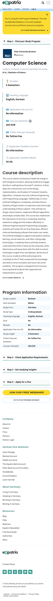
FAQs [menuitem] (5, 520)
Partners (25, 9)
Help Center (7, 9)
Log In (33, 9)
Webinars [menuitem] (7, 524)
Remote (6, 325)
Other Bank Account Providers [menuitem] (16, 468)
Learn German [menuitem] (9, 479)
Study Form (8, 307)
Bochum (32, 298)
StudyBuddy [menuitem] (8, 471)
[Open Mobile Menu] (48, 2)
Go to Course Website (12, 278)
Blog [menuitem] (4, 516)
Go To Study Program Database (26, 400)
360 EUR (31, 346)
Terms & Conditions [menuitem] (18, 594)
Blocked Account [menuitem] (10, 456)
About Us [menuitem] (6, 424)
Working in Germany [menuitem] (11, 500)
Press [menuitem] (5, 432)
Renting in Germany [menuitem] (11, 504)
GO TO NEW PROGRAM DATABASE (33, 30)
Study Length (9, 333)
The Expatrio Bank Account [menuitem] (14, 464)
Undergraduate (35, 311)
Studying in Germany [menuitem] (12, 496)
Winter (31, 303)
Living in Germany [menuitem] (10, 492)
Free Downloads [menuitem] (10, 532)
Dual (5, 320)
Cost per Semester (11, 346)
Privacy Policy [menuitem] (34, 594)
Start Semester (9, 303)
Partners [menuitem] (6, 436)
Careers (17, 9)
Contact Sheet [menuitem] (9, 564)
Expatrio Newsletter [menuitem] (11, 528)
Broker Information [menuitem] (11, 596)
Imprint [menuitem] (6, 594)
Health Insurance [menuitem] (10, 460)
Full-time (32, 307)
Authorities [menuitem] (7, 535)
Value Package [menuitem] (9, 452)
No (29, 320)
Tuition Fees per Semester (10, 340)
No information (35, 329)
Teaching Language (11, 316)
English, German (35, 316)
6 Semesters (33, 333)
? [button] (30, 121)
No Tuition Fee (34, 338)
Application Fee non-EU (13, 329)
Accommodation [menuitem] (10, 475)
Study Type (8, 311)
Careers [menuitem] (6, 428)
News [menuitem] (5, 539)
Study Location (9, 298)
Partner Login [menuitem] (8, 439)
